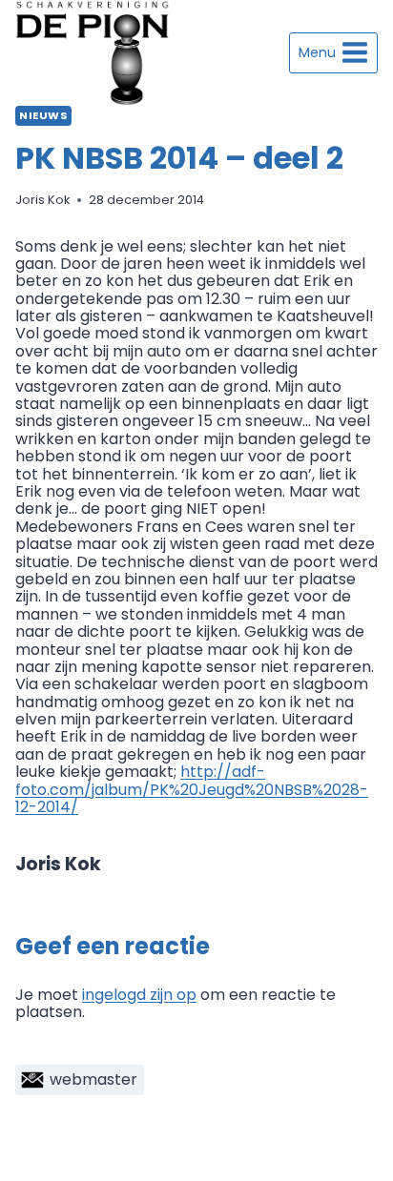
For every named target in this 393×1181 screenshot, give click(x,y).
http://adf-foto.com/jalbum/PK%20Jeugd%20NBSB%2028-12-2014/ (191, 789)
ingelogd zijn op (139, 995)
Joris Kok (42, 200)
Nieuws (43, 115)
